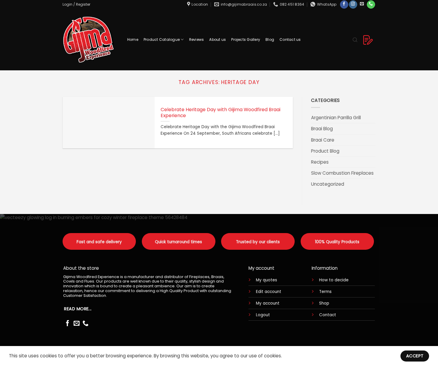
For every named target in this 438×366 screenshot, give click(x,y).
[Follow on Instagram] (353, 4)
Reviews (196, 39)
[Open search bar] (355, 39)
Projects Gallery (245, 39)
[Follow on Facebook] (344, 4)
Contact (327, 315)
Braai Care (322, 140)
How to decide (334, 280)
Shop (324, 303)
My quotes (266, 280)
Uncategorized (327, 184)
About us (217, 39)
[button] (76, 4)
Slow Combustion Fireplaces (342, 173)
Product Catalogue (162, 39)
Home (132, 39)
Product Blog (325, 151)
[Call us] (371, 4)
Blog (269, 39)
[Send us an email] (362, 4)
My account (267, 303)
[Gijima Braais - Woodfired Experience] (89, 39)
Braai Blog (322, 128)
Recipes (320, 162)
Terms (325, 291)
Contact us (290, 39)
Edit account (268, 291)
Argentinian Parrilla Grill (336, 117)
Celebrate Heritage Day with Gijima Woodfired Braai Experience (220, 113)
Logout (263, 315)
